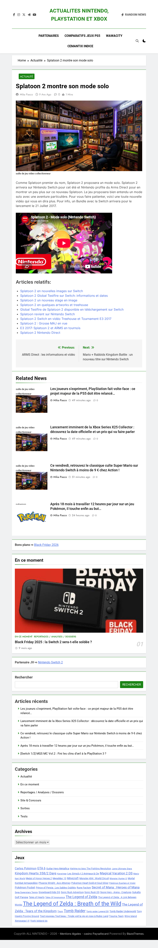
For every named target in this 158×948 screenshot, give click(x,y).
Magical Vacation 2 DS (116, 873)
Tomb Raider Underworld (122, 911)
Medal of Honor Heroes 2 (39, 878)
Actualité (26, 76)
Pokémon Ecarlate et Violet (122, 883)
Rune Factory (84, 887)
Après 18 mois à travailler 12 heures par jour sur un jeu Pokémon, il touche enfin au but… (77, 745)
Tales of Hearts (37, 897)
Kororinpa (61, 873)
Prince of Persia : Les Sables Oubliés (56, 887)
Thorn (60, 911)
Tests (24, 816)
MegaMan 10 (59, 878)
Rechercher (24, 677)
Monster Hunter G (118, 878)
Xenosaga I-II (22, 920)
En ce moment (23, 636)
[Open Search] (137, 40)
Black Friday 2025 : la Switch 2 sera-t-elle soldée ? (53, 642)
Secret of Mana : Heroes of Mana (116, 887)
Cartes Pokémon (25, 868)
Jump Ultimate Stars (122, 868)
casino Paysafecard (96, 933)
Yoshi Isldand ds (38, 920)
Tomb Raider (75, 911)
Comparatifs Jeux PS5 (82, 36)
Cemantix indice (80, 46)
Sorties (25, 808)
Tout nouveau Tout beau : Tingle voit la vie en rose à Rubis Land (74, 916)
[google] (29, 15)
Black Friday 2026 (46, 545)
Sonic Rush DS (91, 892)
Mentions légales (70, 933)
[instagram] (18, 15)
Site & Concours (30, 800)
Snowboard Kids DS (49, 892)
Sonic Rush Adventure (72, 892)
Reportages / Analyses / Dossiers (55, 636)
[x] (24, 15)
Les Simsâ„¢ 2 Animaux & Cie (83, 873)
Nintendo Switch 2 (50, 662)
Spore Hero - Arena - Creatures (115, 892)
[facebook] (14, 15)
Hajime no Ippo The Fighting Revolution (90, 868)
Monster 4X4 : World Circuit (94, 878)
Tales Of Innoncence (55, 897)
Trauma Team (116, 916)
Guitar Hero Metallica (57, 868)
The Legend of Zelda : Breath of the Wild (72, 903)
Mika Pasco (26, 94)
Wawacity (114, 36)
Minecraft (73, 878)
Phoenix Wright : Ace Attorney (55, 883)
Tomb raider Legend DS (97, 911)
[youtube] (34, 15)
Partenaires (49, 36)
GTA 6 (41, 868)
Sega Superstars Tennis (26, 892)
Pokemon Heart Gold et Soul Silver (89, 883)
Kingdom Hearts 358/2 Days (35, 873)
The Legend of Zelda (81, 897)
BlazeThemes (135, 933)
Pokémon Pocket (25, 887)
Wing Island (130, 916)
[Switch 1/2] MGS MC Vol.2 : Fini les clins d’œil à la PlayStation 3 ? (63, 753)
